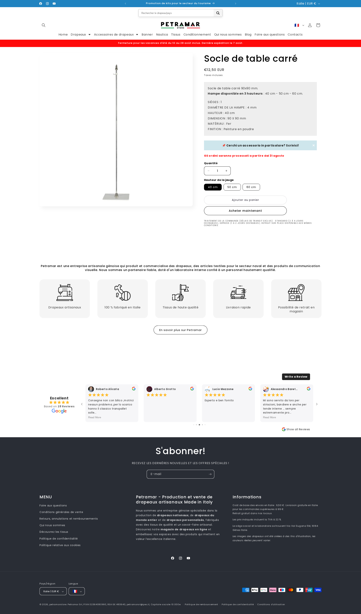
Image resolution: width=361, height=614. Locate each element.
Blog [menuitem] (248, 34)
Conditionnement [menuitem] (197, 34)
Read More (94, 417)
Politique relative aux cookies (60, 545)
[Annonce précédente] (125, 3)
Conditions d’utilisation (271, 604)
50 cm (232, 187)
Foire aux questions (53, 505)
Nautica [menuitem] (162, 34)
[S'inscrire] (210, 474)
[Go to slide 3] (196, 424)
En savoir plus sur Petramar (180, 330)
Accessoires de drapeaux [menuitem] (114, 34)
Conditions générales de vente (61, 512)
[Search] (218, 13)
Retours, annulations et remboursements (68, 519)
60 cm (251, 187)
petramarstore (58, 604)
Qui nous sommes (52, 525)
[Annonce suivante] (235, 3)
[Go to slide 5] (202, 424)
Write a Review (296, 377)
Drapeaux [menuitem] (78, 34)
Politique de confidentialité (58, 538)
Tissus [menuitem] (175, 34)
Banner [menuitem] (147, 34)
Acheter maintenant (245, 211)
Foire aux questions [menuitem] (270, 34)
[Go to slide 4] (199, 424)
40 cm (213, 187)
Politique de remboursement (201, 604)
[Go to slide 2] (193, 424)
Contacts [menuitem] (295, 34)
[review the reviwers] (134, 389)
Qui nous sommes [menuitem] (228, 34)
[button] (43, 25)
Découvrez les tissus (53, 532)
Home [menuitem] (63, 34)
